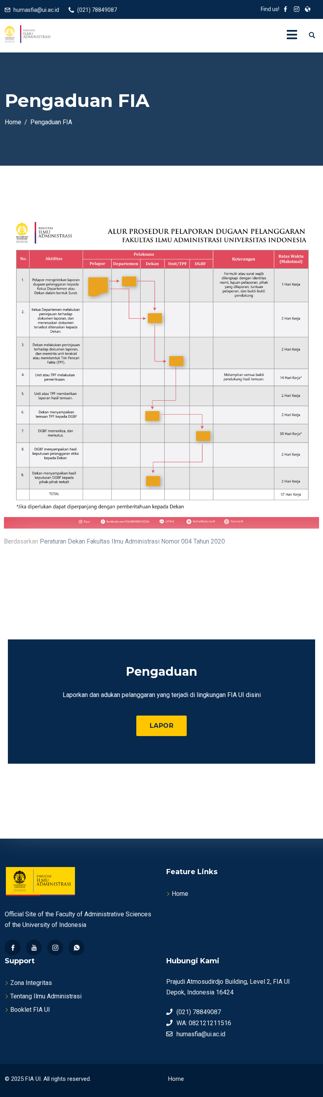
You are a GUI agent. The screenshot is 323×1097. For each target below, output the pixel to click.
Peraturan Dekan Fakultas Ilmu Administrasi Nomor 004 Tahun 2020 (132, 541)
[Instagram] (55, 947)
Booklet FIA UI (30, 1009)
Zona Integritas (31, 983)
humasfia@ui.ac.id (36, 10)
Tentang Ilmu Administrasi (46, 996)
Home (180, 893)
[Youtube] (34, 947)
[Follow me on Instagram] (296, 10)
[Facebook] (12, 947)
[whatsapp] (76, 947)
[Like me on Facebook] (285, 10)
